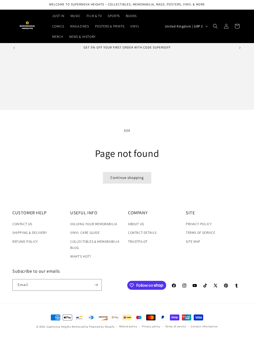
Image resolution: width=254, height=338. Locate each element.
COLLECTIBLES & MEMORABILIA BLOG (95, 244)
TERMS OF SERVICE (200, 232)
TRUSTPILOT (138, 241)
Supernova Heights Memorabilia (67, 326)
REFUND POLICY (25, 241)
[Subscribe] (96, 285)
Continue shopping (127, 177)
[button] (215, 26)
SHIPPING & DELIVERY (29, 232)
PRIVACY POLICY (199, 224)
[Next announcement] (239, 47)
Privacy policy (151, 326)
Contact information (204, 326)
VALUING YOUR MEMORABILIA (93, 224)
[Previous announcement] (14, 47)
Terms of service (175, 326)
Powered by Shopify (102, 326)
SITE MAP (193, 241)
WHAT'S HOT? (80, 256)
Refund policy (128, 326)
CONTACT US (22, 224)
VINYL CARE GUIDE (85, 232)
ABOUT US (136, 224)
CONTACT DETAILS (142, 232)
